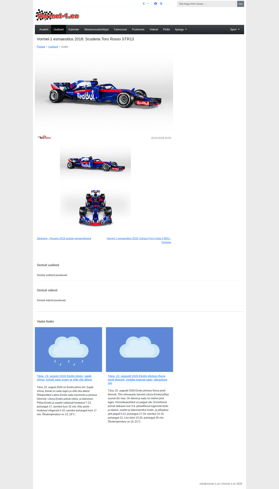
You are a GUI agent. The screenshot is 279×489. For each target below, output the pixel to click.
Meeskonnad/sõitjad (96, 29)
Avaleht (43, 29)
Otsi (241, 4)
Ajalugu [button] (180, 29)
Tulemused (120, 29)
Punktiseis (138, 29)
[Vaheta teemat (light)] (145, 3)
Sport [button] (233, 29)
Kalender (74, 29)
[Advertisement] (166, 15)
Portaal (41, 46)
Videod (154, 29)
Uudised (58, 29)
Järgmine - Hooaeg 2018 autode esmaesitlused (64, 238)
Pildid (166, 29)
